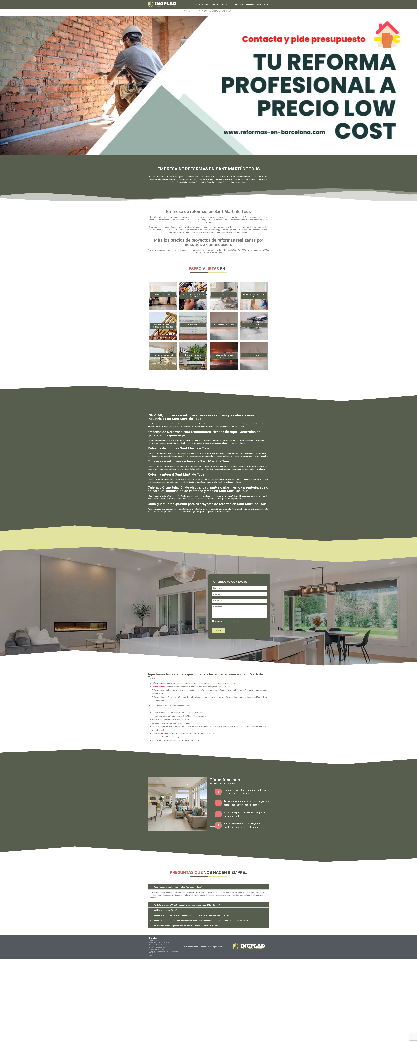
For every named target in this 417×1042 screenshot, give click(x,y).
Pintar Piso (193, 325)
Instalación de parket (163, 355)
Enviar (218, 630)
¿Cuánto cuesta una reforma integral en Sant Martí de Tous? (177, 887)
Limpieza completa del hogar (254, 295)
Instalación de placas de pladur (164, 733)
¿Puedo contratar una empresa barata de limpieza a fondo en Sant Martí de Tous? (186, 926)
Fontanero (156, 737)
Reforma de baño (224, 294)
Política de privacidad (230, 621)
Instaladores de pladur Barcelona (159, 943)
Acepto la (227, 621)
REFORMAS (236, 4)
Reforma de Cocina (163, 294)
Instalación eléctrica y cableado (193, 295)
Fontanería (254, 325)
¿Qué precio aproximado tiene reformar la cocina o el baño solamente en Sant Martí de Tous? (191, 915)
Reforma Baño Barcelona (156, 949)
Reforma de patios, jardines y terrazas (224, 356)
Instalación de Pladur (224, 325)
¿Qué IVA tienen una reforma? (165, 910)
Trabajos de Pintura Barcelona (158, 945)
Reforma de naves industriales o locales (163, 326)
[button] (208, 886)
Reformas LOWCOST (220, 4)
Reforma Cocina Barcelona (157, 947)
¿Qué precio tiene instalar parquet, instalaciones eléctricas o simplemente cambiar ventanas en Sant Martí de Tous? (200, 921)
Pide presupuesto (253, 4)
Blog (266, 4)
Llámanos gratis (201, 4)
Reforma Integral (193, 355)
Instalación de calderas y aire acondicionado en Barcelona (163, 952)
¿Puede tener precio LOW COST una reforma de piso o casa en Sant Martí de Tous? (186, 905)
